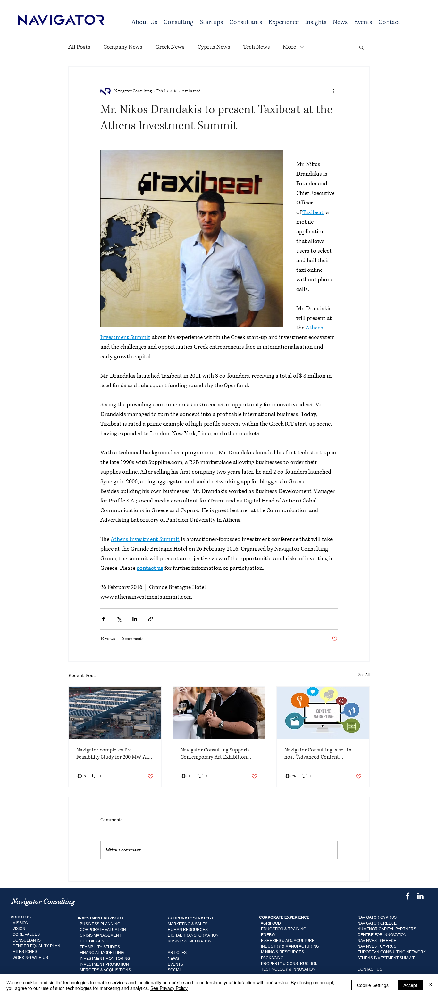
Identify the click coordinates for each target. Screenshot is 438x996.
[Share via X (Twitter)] (119, 619)
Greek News (170, 47)
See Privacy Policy (169, 988)
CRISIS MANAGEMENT (100, 935)
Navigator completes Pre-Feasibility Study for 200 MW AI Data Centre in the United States (112, 753)
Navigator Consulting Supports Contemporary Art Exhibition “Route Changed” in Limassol (215, 753)
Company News (122, 47)
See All (364, 674)
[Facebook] (407, 896)
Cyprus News (214, 47)
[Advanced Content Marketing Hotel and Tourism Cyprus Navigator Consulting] (323, 713)
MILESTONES (24, 952)
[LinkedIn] (420, 896)
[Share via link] (150, 619)
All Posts (79, 47)
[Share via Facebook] (103, 619)
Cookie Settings (373, 985)
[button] (178, 22)
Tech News (256, 47)
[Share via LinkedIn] (135, 619)
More (289, 47)
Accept (410, 985)
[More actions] (334, 91)
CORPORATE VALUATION (103, 929)
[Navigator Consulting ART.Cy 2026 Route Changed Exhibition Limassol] (219, 713)
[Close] (430, 985)
